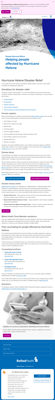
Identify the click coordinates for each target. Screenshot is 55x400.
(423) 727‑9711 (8, 271)
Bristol (41, 172)
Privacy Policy (11, 396)
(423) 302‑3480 (21, 275)
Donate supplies (8, 99)
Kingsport (4, 174)
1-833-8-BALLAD (29, 366)
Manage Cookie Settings (42, 381)
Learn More (7, 335)
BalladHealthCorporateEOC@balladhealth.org (14, 289)
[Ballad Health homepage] (27, 360)
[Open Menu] (51, 16)
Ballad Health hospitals (37, 116)
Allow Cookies (42, 376)
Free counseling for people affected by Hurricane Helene (20, 110)
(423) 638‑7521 (9, 263)
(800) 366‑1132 (44, 280)
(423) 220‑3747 (9, 256)
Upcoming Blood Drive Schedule (40, 178)
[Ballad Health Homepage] (6, 17)
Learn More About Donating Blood (15, 178)
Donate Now (6, 211)
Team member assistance (11, 107)
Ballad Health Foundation (9, 186)
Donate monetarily (9, 104)
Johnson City (47, 172)
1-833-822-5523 (15, 8)
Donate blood (8, 102)
